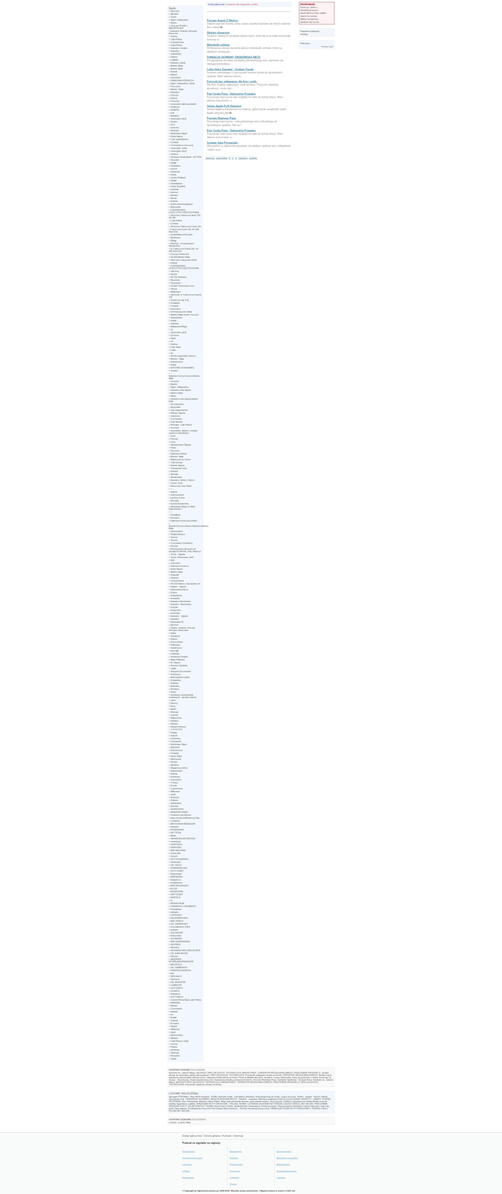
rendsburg (175, 841)
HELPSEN (175, 944)
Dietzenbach (177, 531)
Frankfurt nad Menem (181, 815)
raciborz (174, 154)
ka (172, 1014)
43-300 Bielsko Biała (180, 257)
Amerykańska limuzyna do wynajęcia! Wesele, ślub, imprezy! (185, 550)
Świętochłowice (178, 534)
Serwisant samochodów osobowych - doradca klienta (182, 696)
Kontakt (227, 1135)
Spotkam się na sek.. (310, 22)
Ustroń (174, 169)
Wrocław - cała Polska (181, 425)
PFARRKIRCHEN (179, 868)
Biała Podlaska (178, 659)
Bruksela (175, 797)
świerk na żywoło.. (309, 16)
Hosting (303, 34)
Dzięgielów (176, 680)
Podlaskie (234, 1178)
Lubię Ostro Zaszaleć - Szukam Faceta (230, 69)
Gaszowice (176, 779)
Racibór (174, 471)
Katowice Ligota (178, 63)
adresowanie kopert (259, 1101)
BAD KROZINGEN (179, 885)
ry (172, 900)
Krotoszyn (175, 674)
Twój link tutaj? (327, 47)
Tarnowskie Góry (179, 468)
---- (172, 489)
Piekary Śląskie (178, 413)
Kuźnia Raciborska (180, 503)
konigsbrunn (176, 882)
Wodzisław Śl (177, 622)
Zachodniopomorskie (286, 1171)
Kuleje (173, 365)
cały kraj (175, 271)
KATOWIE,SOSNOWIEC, (183, 367)
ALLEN (173, 888)
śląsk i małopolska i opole (183, 83)
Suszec (174, 537)
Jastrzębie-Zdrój (178, 151)
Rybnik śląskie (178, 465)
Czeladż (174, 142)
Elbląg (173, 240)
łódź (173, 560)
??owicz (174, 782)
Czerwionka (176, 419)
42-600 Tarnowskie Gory (182, 286)
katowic (174, 1011)
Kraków (174, 201)
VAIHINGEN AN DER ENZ (183, 838)
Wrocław (175, 500)
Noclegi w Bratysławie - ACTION (186, 157)
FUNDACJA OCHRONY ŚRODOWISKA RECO (233, 57)
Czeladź (174, 306)
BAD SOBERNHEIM (180, 941)
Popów (174, 1047)
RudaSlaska (176, 595)
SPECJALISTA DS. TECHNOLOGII (227, 1075)
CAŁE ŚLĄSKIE (178, 186)
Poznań (174, 439)
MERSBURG (177, 877)
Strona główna (212, 1135)
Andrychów (175, 935)
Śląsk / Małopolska (179, 387)
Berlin (173, 835)
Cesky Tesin (177, 483)
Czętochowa (177, 788)
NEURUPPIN (177, 891)
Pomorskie (235, 1171)
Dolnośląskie (188, 1151)
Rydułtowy (176, 515)
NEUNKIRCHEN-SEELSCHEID (185, 950)
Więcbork (175, 747)
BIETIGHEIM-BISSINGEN (183, 824)
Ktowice (174, 195)
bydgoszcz (176, 880)
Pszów (174, 785)
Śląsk (173, 338)
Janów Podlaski (178, 177)
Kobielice (175, 619)
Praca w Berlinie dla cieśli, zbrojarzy (256, 1077)
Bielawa (174, 1038)
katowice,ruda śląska (181, 390)
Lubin (173, 350)
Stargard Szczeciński (181, 671)
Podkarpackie (236, 1164)
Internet (174, 192)
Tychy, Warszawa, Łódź (182, 557)
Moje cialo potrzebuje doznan (235, 1101)
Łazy (173, 442)
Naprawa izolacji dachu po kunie (222, 1077)
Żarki (173, 436)
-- (171, 512)
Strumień (175, 160)
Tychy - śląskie (178, 554)
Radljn (173, 163)
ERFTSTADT (177, 894)
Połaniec (175, 683)
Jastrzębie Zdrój (178, 119)
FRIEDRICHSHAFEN (181, 970)
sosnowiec (176, 77)
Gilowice (175, 578)
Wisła (173, 396)
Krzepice (175, 1023)
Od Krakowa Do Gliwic (181, 312)
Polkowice (175, 645)
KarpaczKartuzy (178, 727)
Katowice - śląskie (179, 616)
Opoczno (175, 979)
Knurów (174, 546)
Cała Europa (176, 462)
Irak (172, 113)
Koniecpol (175, 777)
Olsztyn (174, 956)
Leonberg (175, 821)
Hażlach (174, 721)
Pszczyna (175, 86)
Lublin (173, 668)
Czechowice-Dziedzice (182, 543)
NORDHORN (177, 809)
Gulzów (174, 607)
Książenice (176, 610)
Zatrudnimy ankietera (244, 1097)
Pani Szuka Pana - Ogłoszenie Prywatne (231, 93)
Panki (173, 448)
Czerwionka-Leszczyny (182, 145)
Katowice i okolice (179, 48)
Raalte (174, 1017)
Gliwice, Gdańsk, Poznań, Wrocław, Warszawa (182, 629)
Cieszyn (174, 95)
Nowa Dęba (176, 756)
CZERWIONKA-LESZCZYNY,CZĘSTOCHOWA (184, 211)
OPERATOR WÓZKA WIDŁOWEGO (300, 1075)
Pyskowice (176, 283)
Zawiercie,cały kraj (179, 300)
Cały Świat (176, 347)
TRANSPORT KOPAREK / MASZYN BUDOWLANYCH (211, 1099)
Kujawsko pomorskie (192, 1158)
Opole (173, 174)
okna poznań (276, 1101)
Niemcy (174, 703)
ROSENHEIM (177, 830)
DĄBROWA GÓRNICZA (182, 80)
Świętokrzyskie (283, 1151)
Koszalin (175, 651)
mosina (174, 370)
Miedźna (175, 765)
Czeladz (174, 223)
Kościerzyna (177, 750)
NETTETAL (176, 832)
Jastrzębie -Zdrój (179, 148)
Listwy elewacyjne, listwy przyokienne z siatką (296, 1077)
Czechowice (176, 1008)
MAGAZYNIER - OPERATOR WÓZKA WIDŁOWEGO (267, 1073)
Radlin (173, 180)
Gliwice (174, 57)
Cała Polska (176, 45)
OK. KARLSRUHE (179, 953)
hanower (175, 827)
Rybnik (174, 71)
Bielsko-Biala (177, 393)
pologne (174, 930)
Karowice (175, 518)
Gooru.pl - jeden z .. (309, 7)
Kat (172, 973)
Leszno (174, 1044)
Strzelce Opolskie (179, 665)
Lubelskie (187, 1164)
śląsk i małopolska (179, 20)
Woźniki (174, 474)
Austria (173, 274)
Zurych (174, 856)
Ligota (173, 1058)
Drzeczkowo (177, 642)
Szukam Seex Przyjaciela (222, 142)
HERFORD (176, 847)
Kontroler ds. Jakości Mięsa (182, 1073)
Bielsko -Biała (177, 89)
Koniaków (175, 303)
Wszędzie (175, 1056)
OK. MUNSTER (178, 982)
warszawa (175, 309)
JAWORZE (176, 54)
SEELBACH (176, 976)
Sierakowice (176, 477)
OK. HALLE (176, 865)
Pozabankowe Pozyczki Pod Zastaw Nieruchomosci (213, 1108)
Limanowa (175, 738)
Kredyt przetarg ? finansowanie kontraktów (281, 1106)
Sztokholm (176, 862)
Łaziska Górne (178, 498)
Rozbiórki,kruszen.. (309, 10)
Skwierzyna (176, 648)
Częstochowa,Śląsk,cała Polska (186, 1000)
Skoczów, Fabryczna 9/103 (184, 260)
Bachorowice (177, 1035)
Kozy (173, 706)
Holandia (175, 575)
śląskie (174, 492)
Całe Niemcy (177, 422)
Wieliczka (175, 1029)
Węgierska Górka (179, 768)
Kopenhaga (176, 874)
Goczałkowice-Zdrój (180, 927)
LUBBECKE (176, 985)
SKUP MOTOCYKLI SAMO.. (313, 13)
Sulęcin (174, 735)
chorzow (175, 127)
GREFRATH (176, 844)
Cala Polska (176, 220)
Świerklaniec (177, 317)
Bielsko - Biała (177, 359)
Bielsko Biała (177, 68)
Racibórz (175, 116)
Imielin (173, 320)
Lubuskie (280, 1178)
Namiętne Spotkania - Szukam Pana (294, 1080)
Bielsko (174, 1005)
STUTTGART (177, 871)
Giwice (174, 592)
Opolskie (234, 1158)
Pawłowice (176, 166)
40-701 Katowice (178, 277)
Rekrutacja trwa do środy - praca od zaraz (276, 1097)
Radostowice (177, 362)
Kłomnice (175, 947)
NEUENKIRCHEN (179, 918)
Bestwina (175, 686)
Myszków (175, 280)
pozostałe (175, 613)
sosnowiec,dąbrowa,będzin (183, 104)
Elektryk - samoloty (248, 1099)
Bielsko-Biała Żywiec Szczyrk (185, 315)
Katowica (175, 92)
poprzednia (221, 158)
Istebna (174, 344)
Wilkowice (175, 791)
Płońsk (174, 762)
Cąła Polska (176, 39)
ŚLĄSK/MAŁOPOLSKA (181, 234)
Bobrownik (176, 207)
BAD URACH (177, 921)
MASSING (175, 1003)
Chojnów (175, 753)
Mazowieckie (236, 1151)
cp (172, 329)
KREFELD (175, 897)
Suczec (174, 540)
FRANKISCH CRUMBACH (183, 906)
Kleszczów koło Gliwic (181, 486)
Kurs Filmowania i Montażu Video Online (201, 1101)
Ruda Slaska (177, 569)
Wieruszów (176, 759)
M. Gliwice (175, 662)
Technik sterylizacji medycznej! (254, 1108)
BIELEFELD (176, 964)
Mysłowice (176, 237)
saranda (174, 189)
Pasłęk (174, 732)
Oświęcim (175, 636)
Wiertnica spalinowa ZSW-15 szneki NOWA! (279, 1099)
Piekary (174, 724)
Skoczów (175, 11)
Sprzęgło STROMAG (179, 1097)
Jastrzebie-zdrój (178, 332)
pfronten (174, 806)
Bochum (174, 625)
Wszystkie (176, 407)
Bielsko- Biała (177, 456)
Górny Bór (176, 853)
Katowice (175, 51)
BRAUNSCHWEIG (179, 812)
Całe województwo (179, 139)
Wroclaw (175, 130)
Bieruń (174, 198)
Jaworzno (175, 416)
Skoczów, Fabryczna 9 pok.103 (186, 226)
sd (172, 341)
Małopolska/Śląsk (179, 326)
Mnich (173, 709)
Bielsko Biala (177, 572)
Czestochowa (177, 581)
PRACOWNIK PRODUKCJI (307, 1073)
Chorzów (175, 101)
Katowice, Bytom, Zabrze (183, 480)
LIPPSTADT (176, 915)
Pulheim (174, 800)
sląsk (173, 1032)
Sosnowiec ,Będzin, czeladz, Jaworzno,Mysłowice (183, 431)
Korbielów (175, 598)
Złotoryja (175, 1053)
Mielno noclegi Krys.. (310, 19)
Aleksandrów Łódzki (180, 677)
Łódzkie (186, 1171)
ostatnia (253, 158)
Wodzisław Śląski (179, 133)
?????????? (176, 729)
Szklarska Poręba (179, 656)
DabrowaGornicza (179, 589)
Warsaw (174, 712)
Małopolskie (188, 1178)
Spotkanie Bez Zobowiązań (247, 1106)
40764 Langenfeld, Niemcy (183, 356)
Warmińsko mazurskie (287, 1158)
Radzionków (176, 771)
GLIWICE (175, 991)
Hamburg (175, 1050)
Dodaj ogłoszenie (216, 4)
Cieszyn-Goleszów (180, 254)
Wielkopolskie (283, 1164)
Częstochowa (177, 42)
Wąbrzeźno (176, 718)
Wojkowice (176, 292)
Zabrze (174, 98)
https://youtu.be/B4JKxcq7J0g (185, 818)
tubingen (175, 912)
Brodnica (175, 689)
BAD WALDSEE (178, 850)
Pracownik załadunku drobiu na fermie (263, 1075)
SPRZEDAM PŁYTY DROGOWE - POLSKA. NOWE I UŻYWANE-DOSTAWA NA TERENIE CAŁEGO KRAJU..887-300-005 (254, 1104)
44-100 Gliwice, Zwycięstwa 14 (185, 583)
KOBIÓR (175, 110)
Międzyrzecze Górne (181, 459)
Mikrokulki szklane (218, 44)
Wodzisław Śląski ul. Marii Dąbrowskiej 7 (182, 507)
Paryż (173, 692)
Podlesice (175, 107)
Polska (174, 36)
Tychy (173, 17)
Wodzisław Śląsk (179, 744)
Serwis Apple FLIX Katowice (224, 106)
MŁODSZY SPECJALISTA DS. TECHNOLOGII (218, 1073)
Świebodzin (176, 803)
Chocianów (176, 741)
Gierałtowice (176, 183)
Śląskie (172, 8)
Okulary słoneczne (218, 32)
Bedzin (174, 384)
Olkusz (174, 289)
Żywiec (174, 121)
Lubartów (175, 654)
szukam (172, 1122)
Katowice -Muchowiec (181, 604)
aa (172, 353)
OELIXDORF (177, 933)
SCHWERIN (176, 938)
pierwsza (210, 158)
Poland (174, 263)
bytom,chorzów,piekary (182, 204)
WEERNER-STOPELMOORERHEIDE (181, 960)
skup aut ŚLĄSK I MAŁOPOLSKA (178, 27)
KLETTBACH (177, 997)
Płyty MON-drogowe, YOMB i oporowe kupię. (211, 1097)
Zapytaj (174, 1020)
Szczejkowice (177, 404)
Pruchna (175, 428)
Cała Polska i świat (179, 1041)
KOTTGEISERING (179, 859)
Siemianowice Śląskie (181, 445)
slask (173, 794)
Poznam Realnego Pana (221, 118)
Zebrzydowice (177, 495)
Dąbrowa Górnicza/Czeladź (184, 521)
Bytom (174, 23)
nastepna (242, 158)
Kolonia (174, 774)
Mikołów (174, 14)
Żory (173, 124)
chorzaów (175, 563)
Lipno (173, 700)
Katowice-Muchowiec (181, 601)
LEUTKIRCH (177, 988)
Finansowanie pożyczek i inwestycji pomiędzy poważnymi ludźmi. (221, 1080)
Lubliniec (175, 60)
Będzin (174, 74)
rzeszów (175, 381)
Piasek (174, 1026)
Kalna (173, 633)
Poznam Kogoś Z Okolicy (222, 20)
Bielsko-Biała (177, 66)
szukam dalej (184, 1122)
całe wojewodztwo (179, 410)
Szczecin (175, 450)
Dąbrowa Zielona (179, 453)
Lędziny (174, 715)
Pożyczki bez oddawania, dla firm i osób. (232, 81)
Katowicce (175, 994)
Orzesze (175, 335)
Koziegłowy (176, 909)
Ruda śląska (177, 136)
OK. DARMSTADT (179, 924)
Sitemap (238, 1135)
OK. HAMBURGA (179, 967)
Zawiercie (175, 171)
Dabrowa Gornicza (180, 566)
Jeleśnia (174, 323)
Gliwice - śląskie (178, 586)
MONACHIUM (177, 903)
